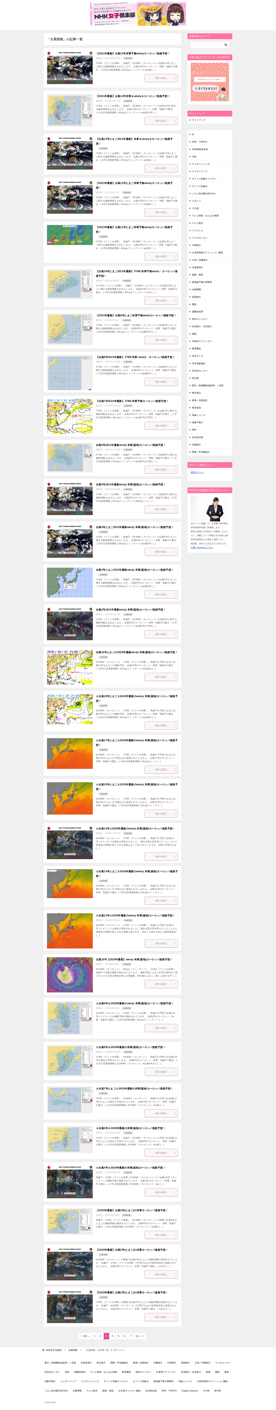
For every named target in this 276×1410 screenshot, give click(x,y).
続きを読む (161, 78)
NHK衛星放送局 (200, 149)
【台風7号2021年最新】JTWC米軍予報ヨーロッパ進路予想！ (132, 401)
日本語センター (200, 370)
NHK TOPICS (199, 141)
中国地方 (196, 245)
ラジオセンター (200, 238)
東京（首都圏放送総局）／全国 (207, 385)
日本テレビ (197, 356)
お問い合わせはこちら (202, 547)
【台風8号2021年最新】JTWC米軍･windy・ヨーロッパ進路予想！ (135, 357)
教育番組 (196, 348)
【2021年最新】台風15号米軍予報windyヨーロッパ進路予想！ (133, 53)
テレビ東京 (197, 223)
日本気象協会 (198, 363)
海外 (194, 429)
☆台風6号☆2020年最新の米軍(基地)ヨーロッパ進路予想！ (130, 1128)
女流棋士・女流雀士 (202, 326)
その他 (195, 208)
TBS (194, 156)
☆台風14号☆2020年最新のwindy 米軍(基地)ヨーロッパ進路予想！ (135, 828)
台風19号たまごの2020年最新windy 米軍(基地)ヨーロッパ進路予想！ (137, 652)
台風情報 (128, 58)
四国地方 (196, 297)
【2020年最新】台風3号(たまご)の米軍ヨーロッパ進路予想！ (132, 1249)
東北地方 (196, 393)
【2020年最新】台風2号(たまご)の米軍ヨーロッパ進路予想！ (132, 1292)
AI (193, 134)
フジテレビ (197, 230)
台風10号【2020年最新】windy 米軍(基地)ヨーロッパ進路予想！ (134, 959)
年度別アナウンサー (202, 341)
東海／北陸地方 (200, 400)
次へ (138, 1336)
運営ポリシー (197, 472)
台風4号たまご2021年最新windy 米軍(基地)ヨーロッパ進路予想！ (135, 527)
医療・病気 (197, 274)
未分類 (195, 378)
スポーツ (196, 201)
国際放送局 (197, 311)
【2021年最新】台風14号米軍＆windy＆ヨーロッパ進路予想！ (133, 96)
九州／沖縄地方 (200, 260)
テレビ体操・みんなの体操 (205, 215)
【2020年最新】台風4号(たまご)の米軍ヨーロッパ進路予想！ (132, 1210)
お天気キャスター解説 (129, 1390)
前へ (86, 1336)
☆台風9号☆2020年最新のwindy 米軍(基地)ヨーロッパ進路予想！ (135, 1003)
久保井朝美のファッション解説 (207, 252)
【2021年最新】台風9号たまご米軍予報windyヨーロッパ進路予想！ (136, 315)
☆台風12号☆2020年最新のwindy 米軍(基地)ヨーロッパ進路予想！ (135, 915)
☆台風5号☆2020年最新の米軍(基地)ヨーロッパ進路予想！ (130, 1167)
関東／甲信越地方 (201, 452)
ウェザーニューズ (201, 164)
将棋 (194, 334)
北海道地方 (197, 267)
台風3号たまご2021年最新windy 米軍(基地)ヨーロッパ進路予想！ (135, 569)
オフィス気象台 (200, 186)
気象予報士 (197, 422)
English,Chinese (189, 1390)
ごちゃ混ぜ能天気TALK (203, 193)
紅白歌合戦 (197, 437)
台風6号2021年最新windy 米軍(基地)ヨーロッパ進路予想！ (131, 445)
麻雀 (226, 1372)
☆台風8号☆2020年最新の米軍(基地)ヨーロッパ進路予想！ (130, 1047)
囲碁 (194, 304)
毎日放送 (196, 407)
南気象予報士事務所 (202, 282)
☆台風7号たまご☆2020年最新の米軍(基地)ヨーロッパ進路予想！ (134, 1088)
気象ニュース (198, 415)
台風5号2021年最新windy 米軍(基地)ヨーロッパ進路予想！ (131, 484)
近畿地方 (196, 444)
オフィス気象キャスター (204, 178)
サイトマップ (198, 120)
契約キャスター (200, 319)
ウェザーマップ (200, 171)
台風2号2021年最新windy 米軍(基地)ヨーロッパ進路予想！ (131, 609)
